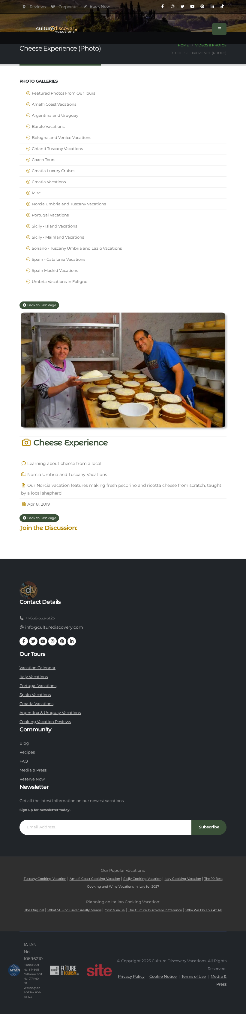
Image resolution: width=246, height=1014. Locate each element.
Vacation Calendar (38, 668)
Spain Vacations (35, 694)
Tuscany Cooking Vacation (45, 879)
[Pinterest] (202, 6)
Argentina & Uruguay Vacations (50, 712)
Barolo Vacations (47, 126)
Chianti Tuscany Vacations (57, 148)
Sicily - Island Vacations (54, 226)
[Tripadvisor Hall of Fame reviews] (34, 7)
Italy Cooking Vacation (183, 879)
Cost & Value (115, 910)
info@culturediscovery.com (54, 627)
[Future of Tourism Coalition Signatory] (65, 970)
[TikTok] (222, 6)
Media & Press (33, 770)
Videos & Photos (210, 45)
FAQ (24, 761)
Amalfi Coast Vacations (53, 104)
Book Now (99, 6)
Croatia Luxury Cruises (53, 171)
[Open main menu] (219, 29)
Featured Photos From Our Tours (63, 93)
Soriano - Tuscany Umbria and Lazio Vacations (76, 248)
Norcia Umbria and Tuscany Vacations (68, 204)
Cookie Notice (163, 976)
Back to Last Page (41, 305)
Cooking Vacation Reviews (45, 721)
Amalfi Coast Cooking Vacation (95, 879)
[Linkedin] (212, 6)
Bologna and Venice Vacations (61, 137)
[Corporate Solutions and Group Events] (65, 7)
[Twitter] (182, 6)
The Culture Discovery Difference (155, 910)
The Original (34, 910)
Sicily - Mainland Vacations (57, 237)
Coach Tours (43, 159)
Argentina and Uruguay (54, 115)
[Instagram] (172, 6)
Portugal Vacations (50, 215)
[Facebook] (162, 6)
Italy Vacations (34, 677)
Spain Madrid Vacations (54, 270)
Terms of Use (194, 976)
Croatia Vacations (48, 182)
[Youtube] (192, 6)
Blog (24, 743)
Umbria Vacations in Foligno (59, 281)
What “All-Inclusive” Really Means (74, 910)
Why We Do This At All (203, 910)
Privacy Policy (131, 976)
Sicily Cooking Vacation (142, 879)
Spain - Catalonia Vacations (58, 259)
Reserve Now (32, 779)
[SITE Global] (99, 970)
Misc (35, 193)
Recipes (27, 752)
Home (183, 45)
